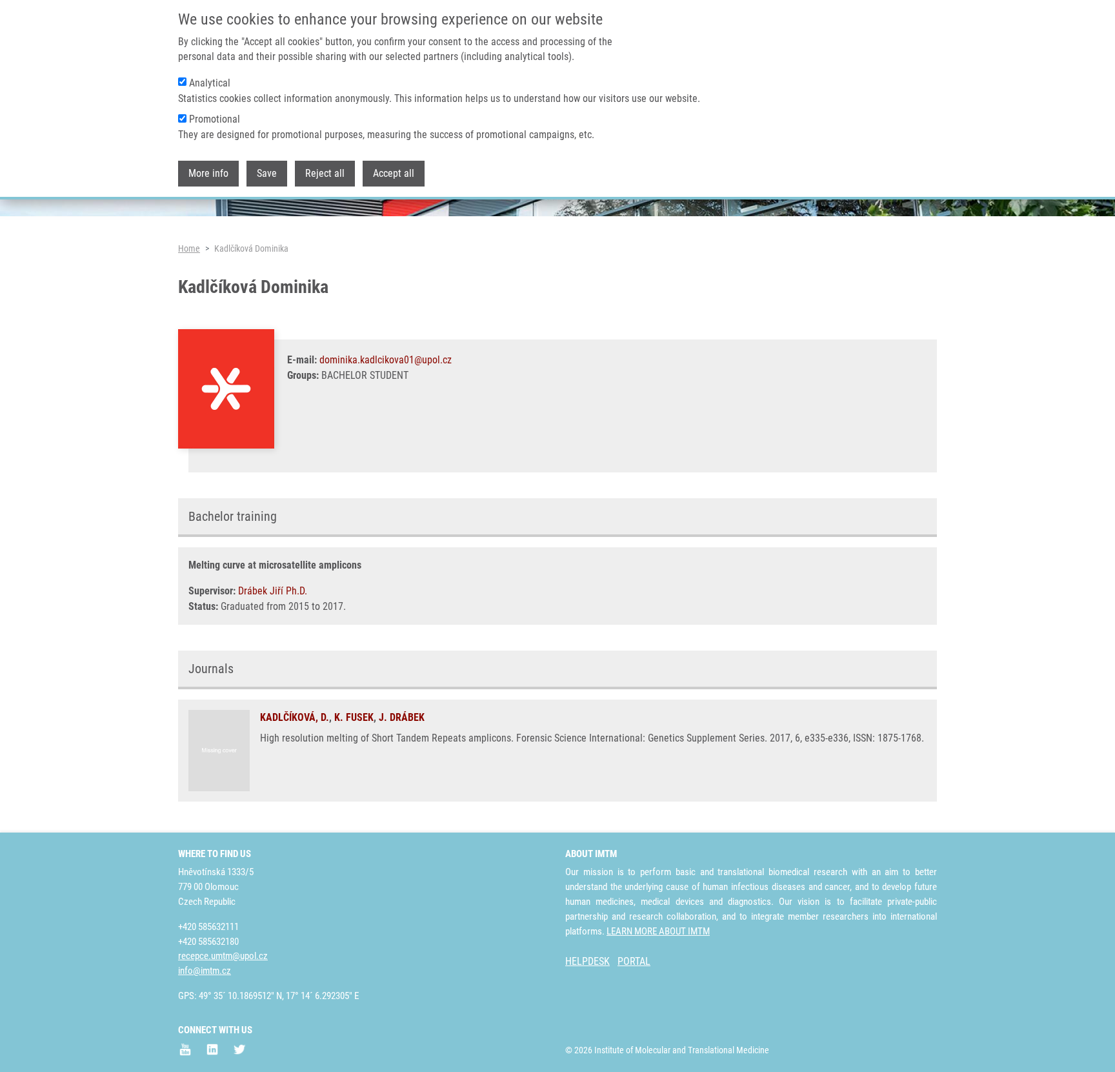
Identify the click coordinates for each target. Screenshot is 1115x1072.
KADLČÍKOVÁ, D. (294, 717)
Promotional (214, 119)
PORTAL (634, 961)
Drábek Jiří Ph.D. (272, 591)
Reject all (325, 173)
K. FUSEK (354, 717)
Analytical (209, 83)
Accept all (393, 173)
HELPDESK (587, 961)
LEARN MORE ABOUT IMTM (658, 931)
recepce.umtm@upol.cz (223, 956)
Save (267, 173)
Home (189, 248)
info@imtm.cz (204, 970)
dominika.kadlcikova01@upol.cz (385, 360)
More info (208, 173)
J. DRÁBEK (402, 717)
